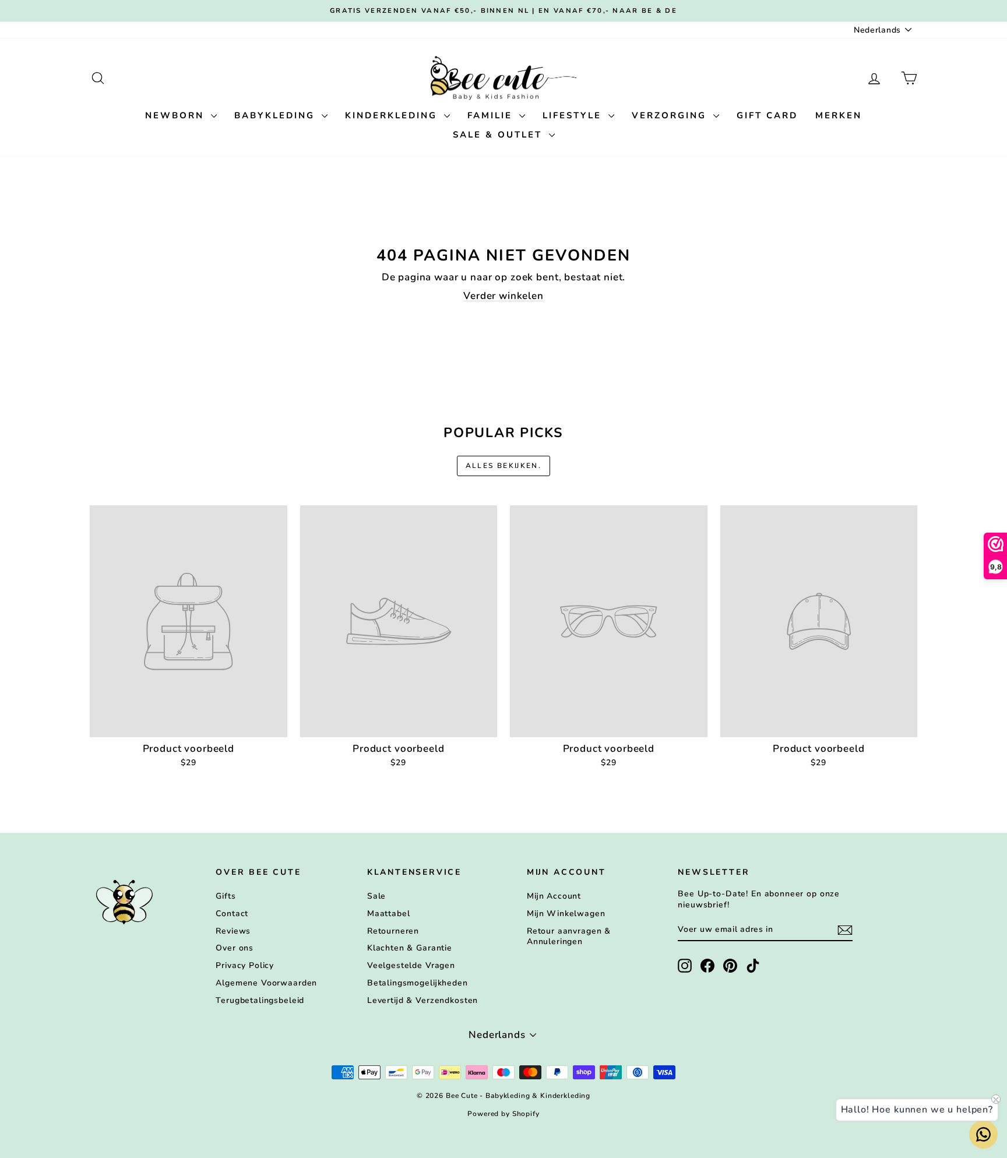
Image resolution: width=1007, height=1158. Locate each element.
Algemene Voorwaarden (266, 982)
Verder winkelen (503, 295)
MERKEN (838, 115)
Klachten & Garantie (409, 947)
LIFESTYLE (574, 115)
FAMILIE (491, 115)
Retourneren (393, 931)
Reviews (233, 931)
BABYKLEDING (276, 115)
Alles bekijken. (504, 465)
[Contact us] (983, 1134)
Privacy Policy (245, 965)
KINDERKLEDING (393, 115)
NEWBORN (176, 115)
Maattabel (388, 913)
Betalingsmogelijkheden (417, 982)
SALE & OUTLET (499, 134)
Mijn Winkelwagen (566, 913)
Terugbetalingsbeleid (260, 1000)
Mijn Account (554, 896)
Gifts (225, 896)
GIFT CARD (767, 115)
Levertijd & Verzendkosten (422, 1000)
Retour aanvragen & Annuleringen (569, 936)
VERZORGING (671, 115)
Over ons (234, 947)
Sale (376, 896)
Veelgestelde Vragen (411, 965)
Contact (232, 913)
